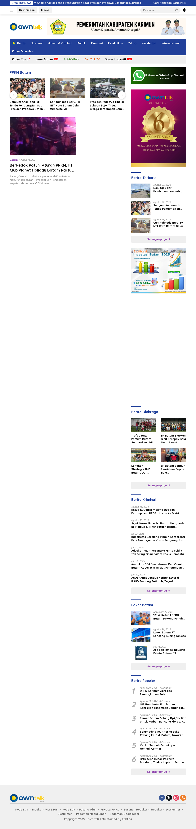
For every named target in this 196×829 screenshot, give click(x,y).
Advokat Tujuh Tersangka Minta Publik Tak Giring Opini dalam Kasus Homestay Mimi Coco (158, 552)
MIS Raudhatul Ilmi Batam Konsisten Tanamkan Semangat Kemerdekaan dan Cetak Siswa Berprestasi (161, 706)
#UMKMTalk (71, 59)
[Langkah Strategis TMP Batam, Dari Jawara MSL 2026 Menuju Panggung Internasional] (144, 455)
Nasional (36, 43)
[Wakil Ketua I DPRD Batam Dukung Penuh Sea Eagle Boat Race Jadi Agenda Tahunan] (140, 618)
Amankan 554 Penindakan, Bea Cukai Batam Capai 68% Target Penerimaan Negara (156, 565)
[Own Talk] (26, 26)
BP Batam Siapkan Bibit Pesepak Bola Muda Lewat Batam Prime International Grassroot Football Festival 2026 (173, 439)
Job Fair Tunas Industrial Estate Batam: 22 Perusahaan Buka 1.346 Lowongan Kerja (169, 651)
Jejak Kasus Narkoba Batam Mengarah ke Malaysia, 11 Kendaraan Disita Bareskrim (157, 525)
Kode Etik (21, 809)
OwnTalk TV (92, 59)
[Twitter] (169, 798)
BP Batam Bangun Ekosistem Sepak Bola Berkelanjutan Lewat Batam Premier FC (173, 469)
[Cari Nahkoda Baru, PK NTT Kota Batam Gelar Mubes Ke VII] (27, 88)
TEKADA (127, 819)
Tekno (132, 43)
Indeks (45, 9)
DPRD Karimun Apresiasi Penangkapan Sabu (156, 692)
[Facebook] (162, 798)
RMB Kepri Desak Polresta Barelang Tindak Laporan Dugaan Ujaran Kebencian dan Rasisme (163, 760)
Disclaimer (173, 809)
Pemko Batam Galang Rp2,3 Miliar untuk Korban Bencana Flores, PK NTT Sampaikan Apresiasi (163, 719)
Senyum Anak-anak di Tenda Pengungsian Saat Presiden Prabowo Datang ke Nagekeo (62, 3)
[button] (176, 10)
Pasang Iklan (87, 809)
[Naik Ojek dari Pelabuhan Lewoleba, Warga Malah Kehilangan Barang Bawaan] (140, 191)
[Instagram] (176, 798)
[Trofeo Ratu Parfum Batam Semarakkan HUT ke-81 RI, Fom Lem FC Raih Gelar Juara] (144, 425)
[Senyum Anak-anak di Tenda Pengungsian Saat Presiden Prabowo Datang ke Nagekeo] (140, 208)
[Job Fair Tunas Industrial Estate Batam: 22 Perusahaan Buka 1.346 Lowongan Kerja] (140, 652)
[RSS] (183, 798)
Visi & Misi (51, 809)
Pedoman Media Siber (91, 814)
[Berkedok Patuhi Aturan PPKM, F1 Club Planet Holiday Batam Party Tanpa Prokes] (43, 136)
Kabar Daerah (21, 51)
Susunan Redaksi (135, 809)
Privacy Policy (110, 809)
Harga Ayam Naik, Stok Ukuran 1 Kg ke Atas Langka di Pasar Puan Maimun (105, 105)
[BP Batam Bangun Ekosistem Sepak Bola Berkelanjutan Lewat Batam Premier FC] (173, 455)
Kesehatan (149, 43)
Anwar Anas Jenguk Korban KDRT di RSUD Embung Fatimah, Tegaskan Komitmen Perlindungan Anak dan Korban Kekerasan (155, 579)
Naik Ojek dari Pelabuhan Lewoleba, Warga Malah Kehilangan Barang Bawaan (167, 189)
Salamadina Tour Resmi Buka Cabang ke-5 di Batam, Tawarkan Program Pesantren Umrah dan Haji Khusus (162, 733)
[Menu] (12, 10)
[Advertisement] (158, 324)
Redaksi (156, 809)
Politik (82, 43)
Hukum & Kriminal (60, 43)
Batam (14, 159)
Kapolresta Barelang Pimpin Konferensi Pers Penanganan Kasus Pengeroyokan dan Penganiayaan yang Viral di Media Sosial (158, 538)
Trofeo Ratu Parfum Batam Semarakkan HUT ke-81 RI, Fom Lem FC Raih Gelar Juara (143, 439)
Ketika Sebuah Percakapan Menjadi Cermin (158, 747)
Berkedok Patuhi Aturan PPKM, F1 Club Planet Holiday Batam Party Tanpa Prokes (41, 170)
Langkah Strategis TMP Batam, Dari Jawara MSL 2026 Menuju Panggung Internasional (143, 469)
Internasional (171, 43)
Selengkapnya (157, 239)
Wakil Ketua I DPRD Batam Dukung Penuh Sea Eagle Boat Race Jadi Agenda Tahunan (168, 616)
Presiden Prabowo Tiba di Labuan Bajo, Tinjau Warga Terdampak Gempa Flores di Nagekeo (67, 105)
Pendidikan (115, 43)
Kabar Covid (20, 59)
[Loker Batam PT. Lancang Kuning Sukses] (140, 635)
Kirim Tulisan (27, 9)
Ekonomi (97, 43)
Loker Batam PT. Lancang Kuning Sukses (169, 634)
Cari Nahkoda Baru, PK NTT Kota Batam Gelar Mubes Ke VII (25, 105)
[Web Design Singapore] (158, 128)
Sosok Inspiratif (115, 59)
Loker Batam (44, 59)
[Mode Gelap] (184, 10)
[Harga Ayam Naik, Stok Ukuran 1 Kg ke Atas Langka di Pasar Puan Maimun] (108, 88)
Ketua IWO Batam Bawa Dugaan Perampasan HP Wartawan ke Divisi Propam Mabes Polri (155, 511)
